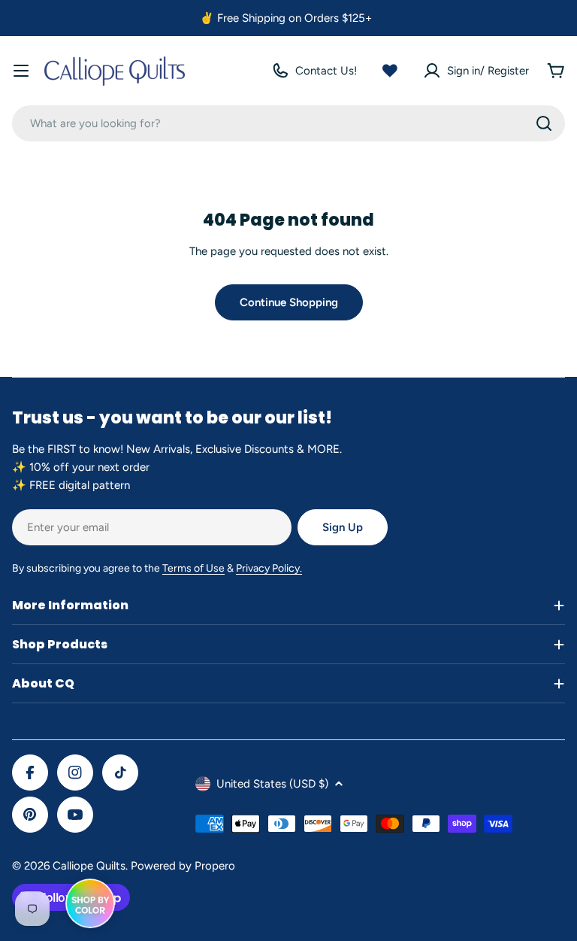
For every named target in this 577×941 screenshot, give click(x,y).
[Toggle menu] (21, 71)
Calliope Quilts (89, 866)
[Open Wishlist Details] (390, 71)
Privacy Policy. (269, 568)
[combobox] (288, 123)
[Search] (544, 123)
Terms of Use (193, 568)
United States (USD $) (272, 784)
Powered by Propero (183, 866)
